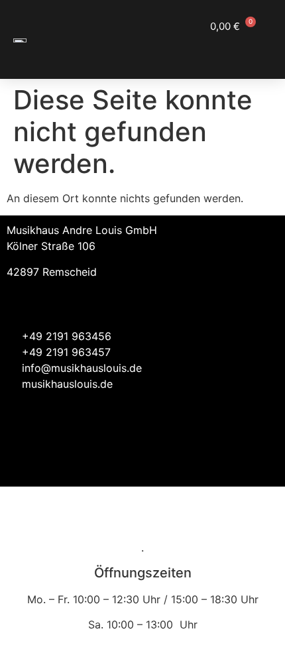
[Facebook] (225, 463)
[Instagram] (261, 463)
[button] (258, 51)
